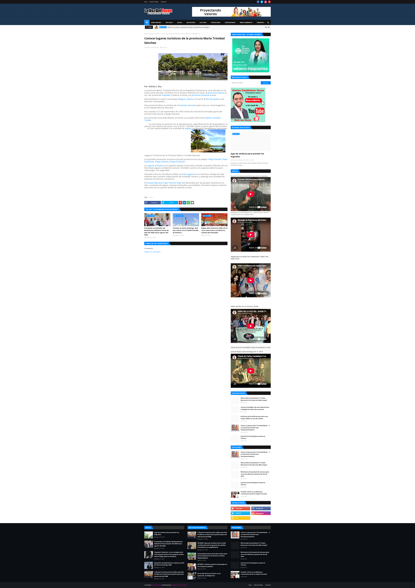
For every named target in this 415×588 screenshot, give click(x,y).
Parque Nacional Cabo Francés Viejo (164, 182)
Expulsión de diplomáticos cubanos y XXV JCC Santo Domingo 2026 (169, 564)
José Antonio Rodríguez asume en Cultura (253, 437)
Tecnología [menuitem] (215, 22)
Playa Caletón (161, 161)
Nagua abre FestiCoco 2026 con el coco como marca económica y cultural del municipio (214, 230)
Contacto (163, 2)
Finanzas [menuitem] (260, 22)
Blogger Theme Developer (179, 585)
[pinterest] (269, 1)
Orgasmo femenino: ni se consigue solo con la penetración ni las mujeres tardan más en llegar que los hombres (169, 554)
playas (188, 128)
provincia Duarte (216, 92)
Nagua (182, 99)
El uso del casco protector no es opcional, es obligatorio (209, 574)
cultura (157, 34)
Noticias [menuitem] (169, 22)
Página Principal (149, 34)
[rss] (240, 518)
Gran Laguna (188, 174)
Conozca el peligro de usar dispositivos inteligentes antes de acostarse (255, 408)
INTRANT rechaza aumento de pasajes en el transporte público (212, 565)
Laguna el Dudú (154, 165)
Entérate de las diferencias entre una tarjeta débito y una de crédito (254, 417)
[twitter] (261, 1)
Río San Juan (212, 99)
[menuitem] (146, 22)
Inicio (146, 2)
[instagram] (265, 1)
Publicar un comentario (152, 252)
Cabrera (190, 99)
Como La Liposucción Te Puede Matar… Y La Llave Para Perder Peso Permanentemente (255, 428)
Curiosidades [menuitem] (230, 22)
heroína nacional (187, 105)
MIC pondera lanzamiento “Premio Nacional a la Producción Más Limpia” (254, 399)
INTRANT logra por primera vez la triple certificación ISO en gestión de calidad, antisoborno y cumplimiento (211, 545)
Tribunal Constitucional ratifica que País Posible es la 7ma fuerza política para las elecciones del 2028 (169, 574)
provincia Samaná (200, 95)
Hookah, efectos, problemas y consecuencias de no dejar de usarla (254, 493)
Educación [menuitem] (191, 22)
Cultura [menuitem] (203, 22)
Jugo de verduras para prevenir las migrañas (182, 27)
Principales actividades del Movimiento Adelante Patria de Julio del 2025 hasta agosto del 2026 (156, 231)
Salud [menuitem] (179, 22)
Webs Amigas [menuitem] (156, 22)
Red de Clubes (154, 2)
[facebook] (258, 1)
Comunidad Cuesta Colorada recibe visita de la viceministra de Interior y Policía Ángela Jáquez (212, 556)
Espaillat (166, 95)
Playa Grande (214, 159)
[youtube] (240, 508)
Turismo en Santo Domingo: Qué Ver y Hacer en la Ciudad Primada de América (185, 230)
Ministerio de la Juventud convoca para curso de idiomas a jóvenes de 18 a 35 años (255, 474)
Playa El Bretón (177, 161)
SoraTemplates (156, 585)
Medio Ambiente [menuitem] (246, 22)
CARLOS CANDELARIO (152, 47)
